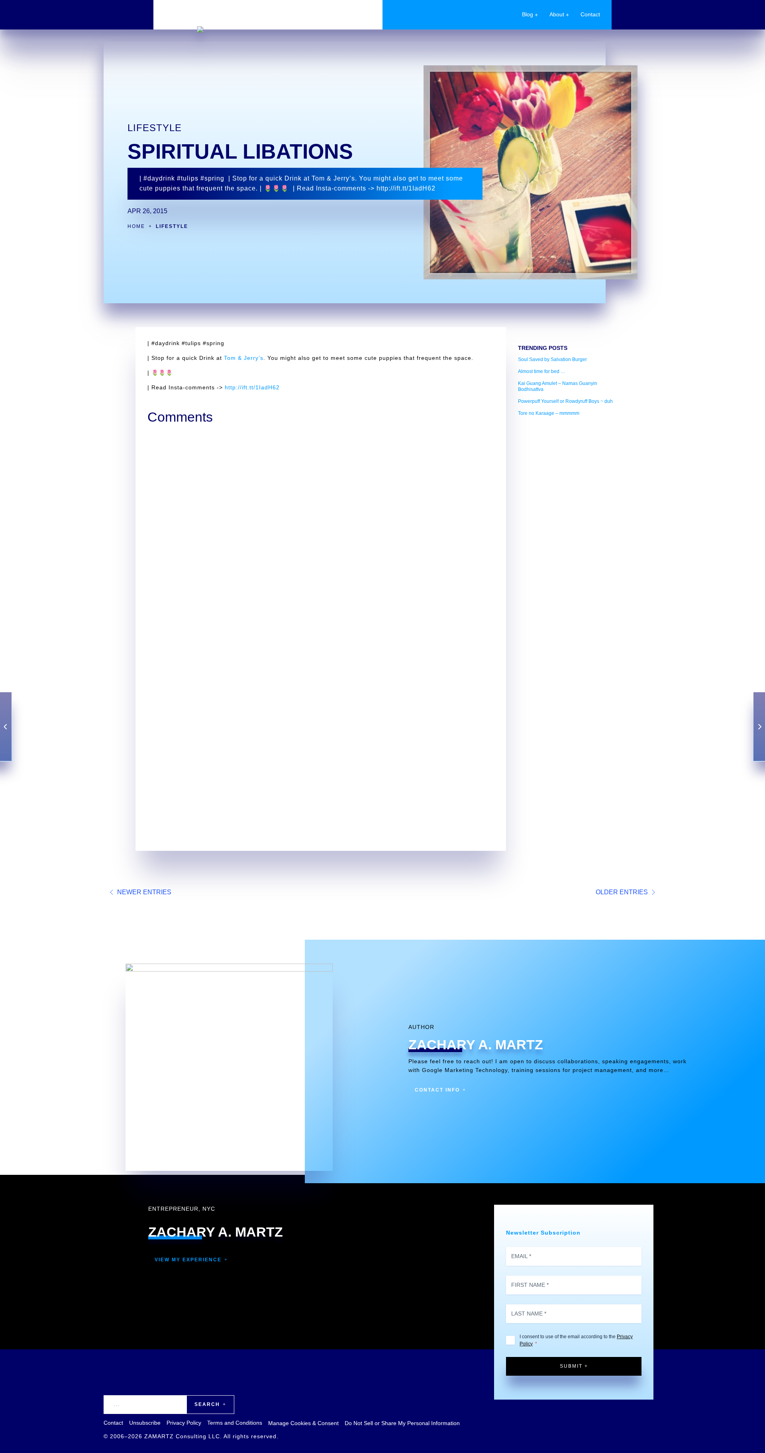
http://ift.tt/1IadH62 (252, 387)
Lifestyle (155, 127)
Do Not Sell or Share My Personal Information (402, 1423)
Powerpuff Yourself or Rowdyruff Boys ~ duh (565, 401)
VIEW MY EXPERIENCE (188, 1260)
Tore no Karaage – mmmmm (548, 413)
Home (136, 226)
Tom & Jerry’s (243, 358)
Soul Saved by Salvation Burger (552, 359)
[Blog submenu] (536, 14)
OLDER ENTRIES (622, 892)
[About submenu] (567, 14)
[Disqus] (320, 529)
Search (207, 1404)
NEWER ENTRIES (144, 892)
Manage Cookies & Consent (303, 1423)
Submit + (574, 1366)
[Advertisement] (568, 542)
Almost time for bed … (541, 371)
